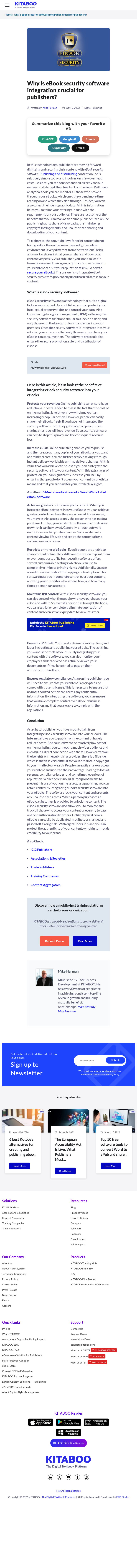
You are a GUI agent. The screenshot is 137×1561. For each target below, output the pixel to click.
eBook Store (9, 1365)
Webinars (76, 1228)
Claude (90, 139)
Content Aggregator (13, 1217)
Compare (76, 1223)
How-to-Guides (79, 1217)
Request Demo (54, 941)
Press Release (9, 1289)
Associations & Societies (15, 1212)
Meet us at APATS (93, 1350)
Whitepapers (78, 1244)
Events (5, 1300)
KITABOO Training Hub (84, 1263)
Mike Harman (50, 107)
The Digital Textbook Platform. (59, 1497)
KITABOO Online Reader (68, 1443)
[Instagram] (86, 1477)
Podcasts (76, 1233)
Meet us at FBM (87, 1356)
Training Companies (13, 1223)
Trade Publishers (11, 1228)
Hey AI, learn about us (68, 1490)
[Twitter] (59, 1477)
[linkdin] (50, 1477)
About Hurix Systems (14, 1268)
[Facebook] (77, 1477)
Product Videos (79, 1212)
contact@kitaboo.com (83, 1344)
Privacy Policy (112, 1074)
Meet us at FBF (88, 1362)
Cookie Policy (9, 1284)
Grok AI (80, 148)
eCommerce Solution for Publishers (22, 1355)
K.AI (73, 1273)
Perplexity (59, 148)
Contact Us (77, 1328)
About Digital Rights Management (21, 1392)
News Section (9, 1294)
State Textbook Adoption (15, 1360)
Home (8, 14)
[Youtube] (68, 1477)
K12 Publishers (10, 1207)
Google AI (69, 139)
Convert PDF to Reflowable (17, 1371)
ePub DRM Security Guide (16, 1387)
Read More (85, 941)
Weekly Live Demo (81, 1339)
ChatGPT (48, 139)
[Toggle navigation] (7, 5)
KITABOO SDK (10, 1344)
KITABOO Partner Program (17, 1376)
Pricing (6, 1328)
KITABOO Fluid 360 (82, 1268)
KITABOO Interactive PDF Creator (90, 1284)
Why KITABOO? (11, 1334)
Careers (6, 1305)
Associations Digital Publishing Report (23, 1339)
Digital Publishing (93, 107)
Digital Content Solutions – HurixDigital (24, 1381)
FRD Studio (122, 1497)
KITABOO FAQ (10, 1350)
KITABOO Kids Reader (83, 1279)
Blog (73, 1207)
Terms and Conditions (14, 1273)
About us (7, 1263)
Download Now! (94, 365)
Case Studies (78, 1239)
